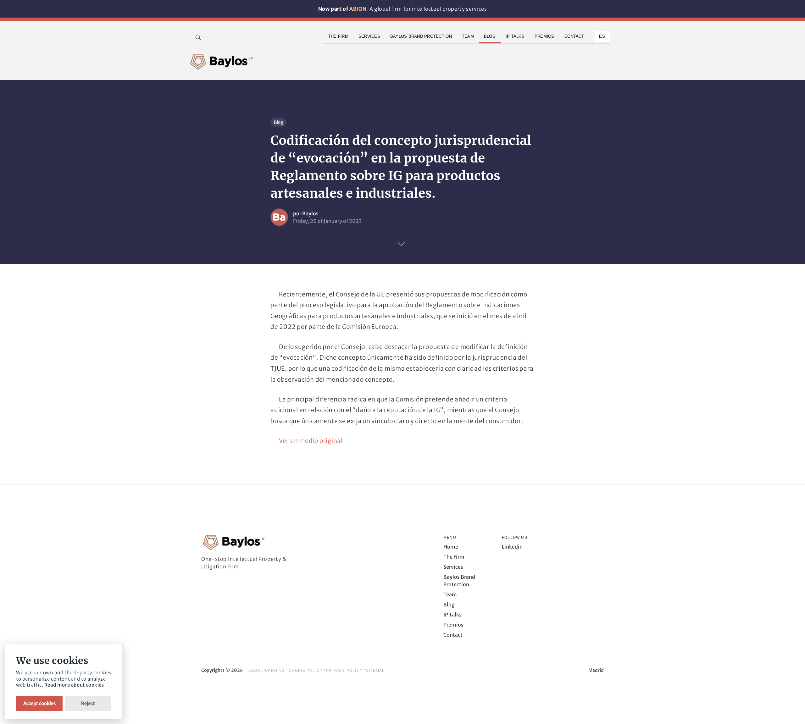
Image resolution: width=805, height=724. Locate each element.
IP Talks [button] (515, 36)
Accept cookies (39, 703)
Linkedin (512, 547)
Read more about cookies (74, 685)
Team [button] (468, 36)
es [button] (602, 36)
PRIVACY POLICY (344, 670)
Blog (278, 122)
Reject (88, 703)
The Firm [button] (338, 36)
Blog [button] (490, 36)
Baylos (310, 213)
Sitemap (375, 670)
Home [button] (450, 547)
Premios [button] (544, 36)
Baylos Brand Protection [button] (421, 36)
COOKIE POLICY (306, 670)
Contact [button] (574, 36)
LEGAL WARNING (267, 670)
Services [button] (369, 36)
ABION (357, 9)
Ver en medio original (311, 441)
